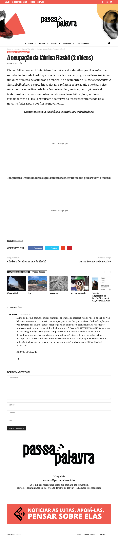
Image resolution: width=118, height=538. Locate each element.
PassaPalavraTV (28, 49)
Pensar (54, 43)
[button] (109, 43)
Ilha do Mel (12, 293)
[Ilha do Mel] (16, 283)
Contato (40, 2)
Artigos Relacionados (18, 272)
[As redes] (59, 283)
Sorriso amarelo (78, 293)
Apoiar (42, 43)
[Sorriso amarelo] (80, 283)
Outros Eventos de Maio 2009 (95, 261)
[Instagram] (107, 2)
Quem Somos (83, 43)
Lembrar (67, 43)
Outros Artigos (38, 272)
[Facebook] (102, 2)
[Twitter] (111, 2)
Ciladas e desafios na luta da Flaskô (26, 261)
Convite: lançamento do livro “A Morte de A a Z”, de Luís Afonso (101, 297)
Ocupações (18, 241)
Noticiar (29, 43)
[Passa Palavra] (59, 22)
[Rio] (37, 283)
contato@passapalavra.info (59, 480)
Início (33, 2)
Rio (29, 293)
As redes (54, 293)
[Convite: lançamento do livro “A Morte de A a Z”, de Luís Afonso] (101, 283)
